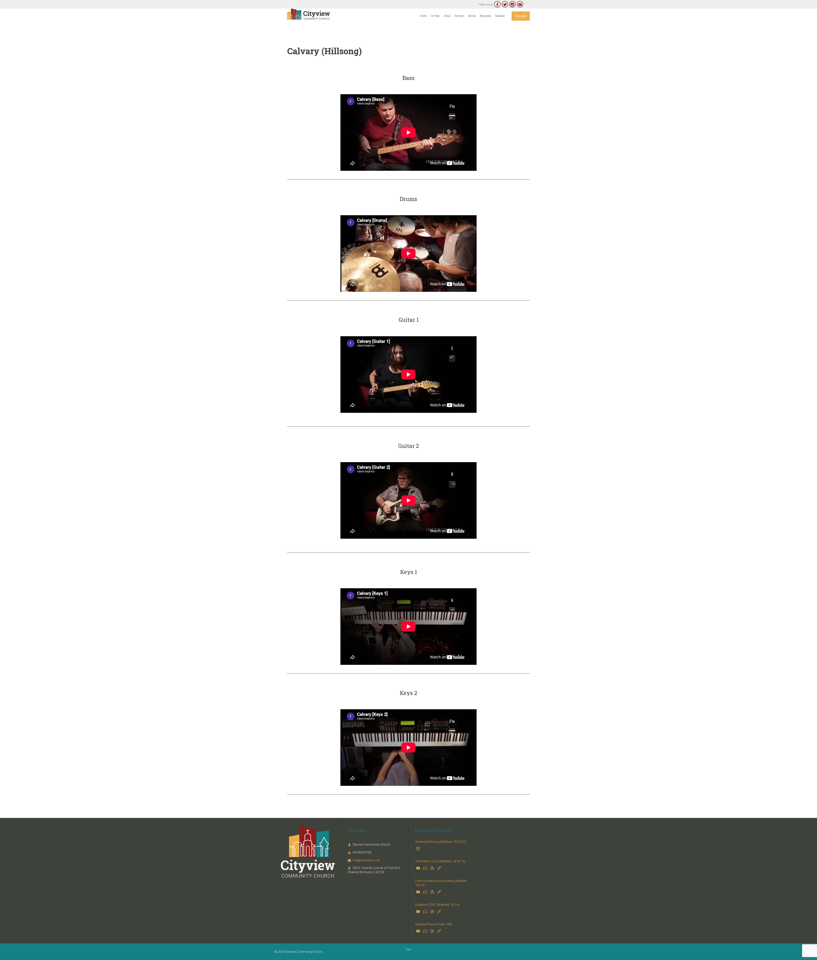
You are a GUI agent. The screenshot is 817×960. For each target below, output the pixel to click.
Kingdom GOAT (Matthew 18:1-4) (437, 904)
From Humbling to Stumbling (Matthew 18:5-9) (441, 883)
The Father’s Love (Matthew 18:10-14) (440, 861)
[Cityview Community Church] (308, 14)
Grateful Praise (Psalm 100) (433, 924)
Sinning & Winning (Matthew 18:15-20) (440, 841)
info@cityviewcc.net (363, 860)
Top (407, 949)
